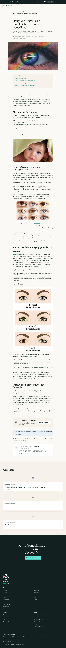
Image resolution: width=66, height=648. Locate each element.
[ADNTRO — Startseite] (7, 6)
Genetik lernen (6, 617)
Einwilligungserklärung (38, 626)
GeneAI (35, 599)
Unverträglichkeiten (7, 595)
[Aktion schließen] (64, 2)
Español (4, 634)
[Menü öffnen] (62, 5)
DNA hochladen (37, 592)
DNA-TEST (37, 223)
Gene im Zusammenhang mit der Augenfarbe (25, 80)
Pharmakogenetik (6, 604)
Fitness (4, 597)
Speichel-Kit (36, 590)
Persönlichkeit (6, 606)
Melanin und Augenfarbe (20, 78)
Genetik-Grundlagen (27, 11)
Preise (35, 597)
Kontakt (4, 624)
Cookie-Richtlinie (37, 621)
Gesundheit (5, 601)
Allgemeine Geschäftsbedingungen (41, 614)
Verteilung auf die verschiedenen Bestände (25, 85)
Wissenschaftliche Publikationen (9, 621)
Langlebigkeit (6, 599)
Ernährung (5, 592)
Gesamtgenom (37, 595)
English (8, 634)
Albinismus (16, 254)
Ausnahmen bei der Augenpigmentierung (24, 83)
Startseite (15, 11)
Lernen (20, 11)
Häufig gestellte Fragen (39, 601)
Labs (4, 619)
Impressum (36, 617)
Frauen (4, 608)
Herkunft (5, 590)
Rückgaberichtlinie (38, 624)
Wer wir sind (5, 614)
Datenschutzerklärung (38, 619)
